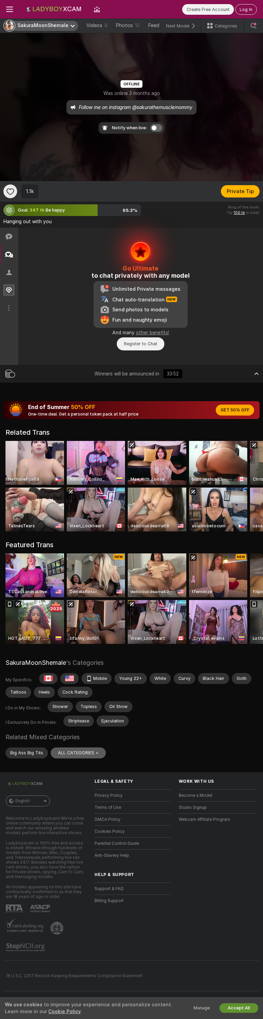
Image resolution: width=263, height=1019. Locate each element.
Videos (97, 25)
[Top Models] (97, 9)
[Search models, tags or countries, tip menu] (253, 26)
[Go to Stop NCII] (26, 947)
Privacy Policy (109, 795)
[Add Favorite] (10, 191)
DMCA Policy (108, 819)
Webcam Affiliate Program (204, 819)
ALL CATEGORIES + (78, 752)
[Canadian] (48, 678)
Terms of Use (108, 807)
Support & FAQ (109, 888)
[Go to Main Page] (53, 9)
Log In (246, 9)
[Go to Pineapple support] (57, 928)
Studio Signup (193, 807)
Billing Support (109, 900)
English (22, 801)
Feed (153, 25)
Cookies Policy (110, 831)
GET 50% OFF (235, 410)
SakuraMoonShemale (35, 662)
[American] (69, 678)
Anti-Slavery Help (112, 855)
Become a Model (195, 795)
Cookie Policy (64, 1011)
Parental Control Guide (117, 843)
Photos (128, 25)
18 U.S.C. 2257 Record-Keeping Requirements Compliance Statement (74, 975)
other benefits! (152, 332)
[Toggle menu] (9, 9)
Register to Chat (140, 343)
